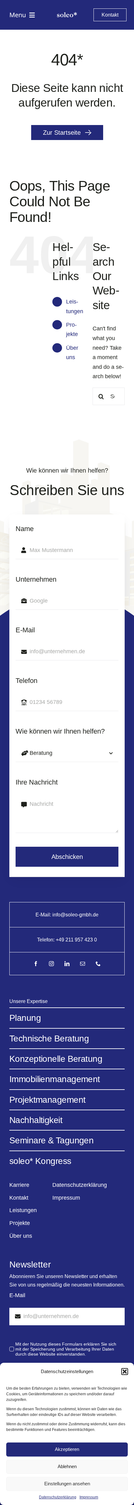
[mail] (82, 964)
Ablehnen (67, 1466)
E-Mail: (44, 914)
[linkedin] (67, 964)
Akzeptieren (67, 1449)
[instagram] (51, 964)
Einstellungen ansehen (67, 1483)
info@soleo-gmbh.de (75, 914)
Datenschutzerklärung (57, 1497)
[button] (125, 1371)
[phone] (98, 964)
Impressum (88, 1497)
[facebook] (36, 964)
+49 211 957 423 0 (76, 939)
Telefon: (46, 939)
